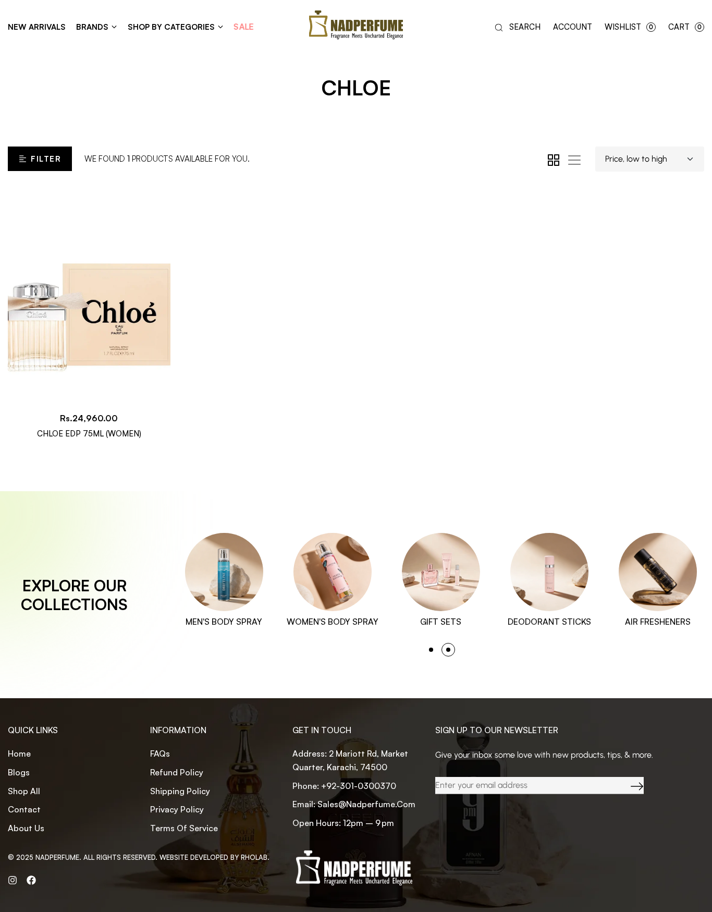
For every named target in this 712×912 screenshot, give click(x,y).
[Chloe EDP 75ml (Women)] (89, 295)
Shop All (24, 791)
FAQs (160, 753)
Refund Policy (176, 772)
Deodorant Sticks (549, 621)
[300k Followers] (31, 879)
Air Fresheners (658, 621)
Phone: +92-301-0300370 (344, 786)
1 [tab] (431, 650)
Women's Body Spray (332, 621)
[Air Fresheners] (658, 572)
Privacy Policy (177, 809)
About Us (26, 828)
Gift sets (440, 621)
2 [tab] (448, 650)
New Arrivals (37, 27)
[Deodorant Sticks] (549, 572)
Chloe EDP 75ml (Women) (89, 434)
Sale (243, 27)
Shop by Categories (171, 27)
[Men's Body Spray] (224, 572)
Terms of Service (184, 828)
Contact (24, 809)
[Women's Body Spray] (332, 572)
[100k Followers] (12, 879)
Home (19, 753)
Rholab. (255, 857)
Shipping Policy (180, 791)
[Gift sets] (441, 572)
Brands (92, 27)
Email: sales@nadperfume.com (353, 804)
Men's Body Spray (224, 621)
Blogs (19, 772)
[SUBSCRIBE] (629, 785)
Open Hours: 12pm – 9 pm (343, 823)
